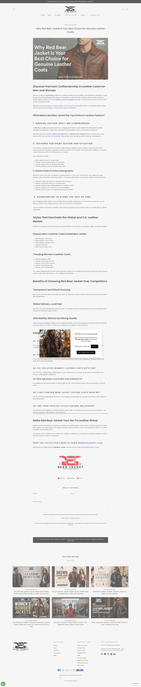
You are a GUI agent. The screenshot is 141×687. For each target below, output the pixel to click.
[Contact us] (3, 684)
